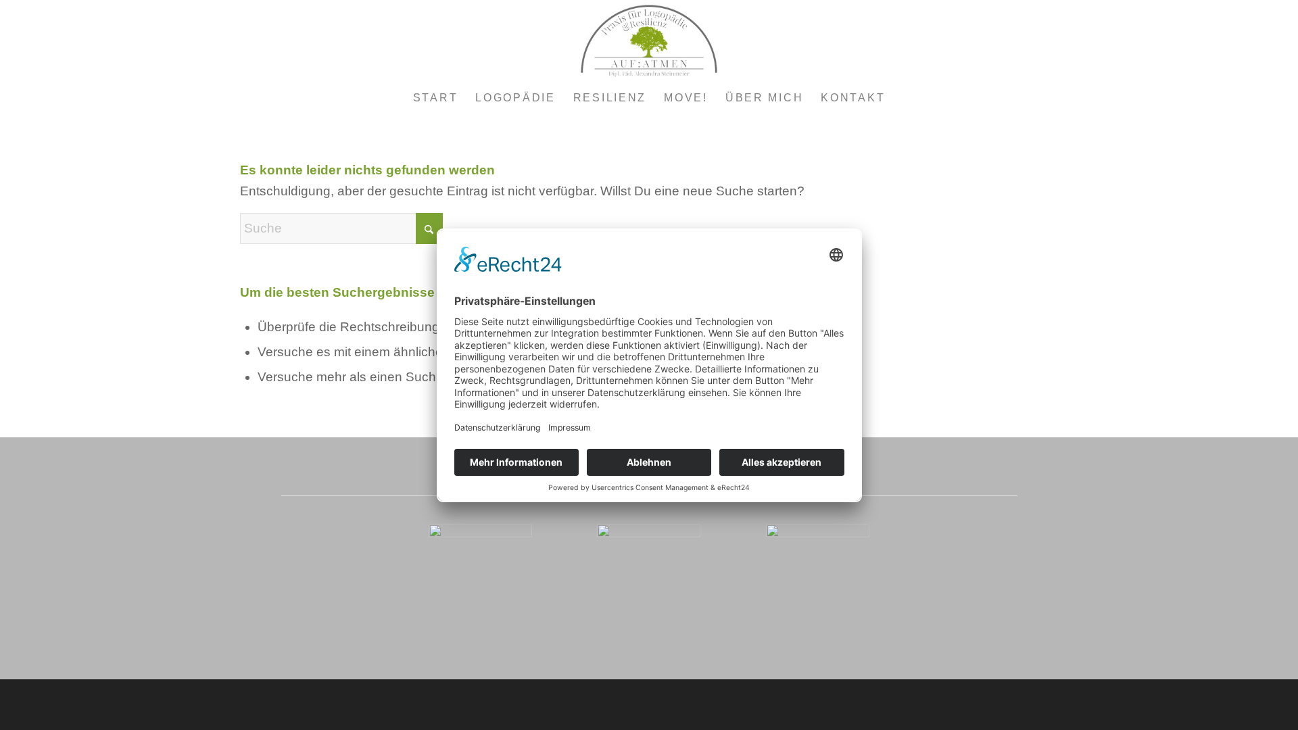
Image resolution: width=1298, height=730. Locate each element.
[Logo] (649, 40)
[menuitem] (435, 98)
